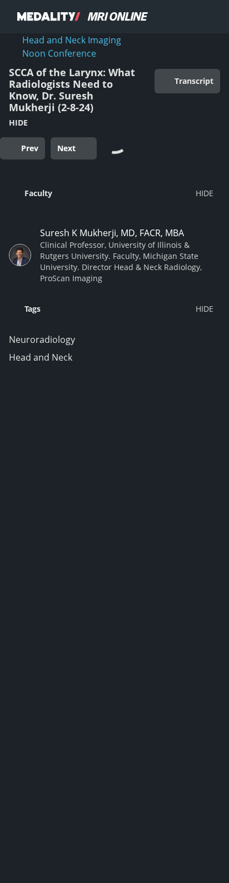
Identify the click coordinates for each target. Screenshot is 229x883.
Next (66, 148)
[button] (111, 192)
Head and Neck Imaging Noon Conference (71, 46)
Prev (29, 148)
